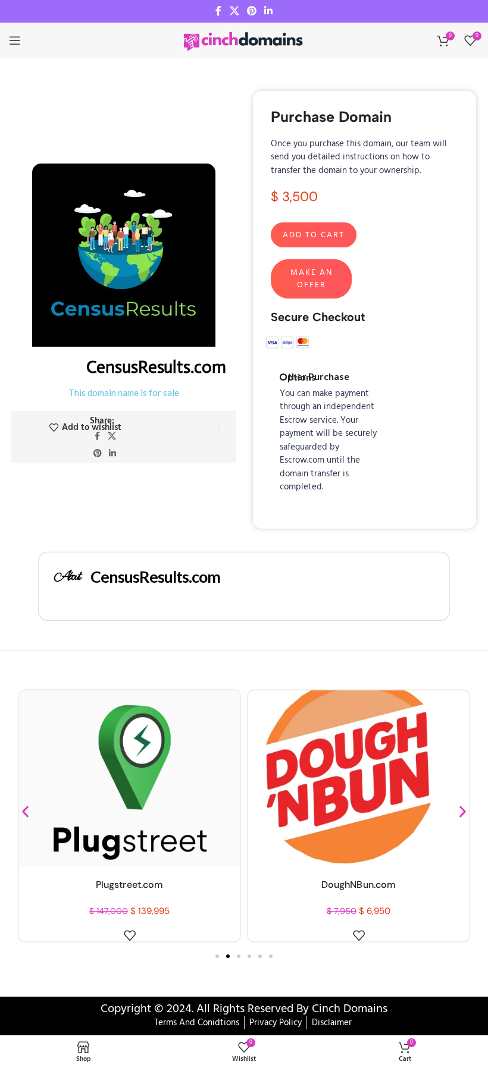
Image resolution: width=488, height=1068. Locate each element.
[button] (25, 812)
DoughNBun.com (358, 884)
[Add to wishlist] (130, 935)
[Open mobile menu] (15, 40)
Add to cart (314, 235)
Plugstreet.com (129, 884)
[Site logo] (244, 40)
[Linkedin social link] (269, 11)
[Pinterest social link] (251, 11)
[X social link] (234, 11)
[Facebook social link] (218, 11)
